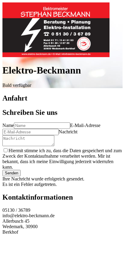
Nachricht (68, 131)
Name (8, 125)
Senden (11, 173)
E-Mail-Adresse (85, 125)
